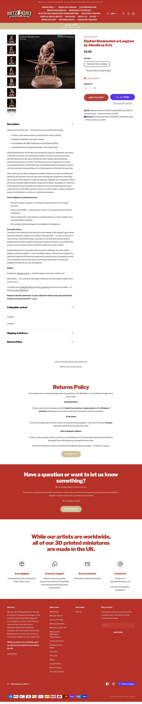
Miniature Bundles (57, 624)
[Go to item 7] (11, 103)
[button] (71, 366)
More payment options (122, 103)
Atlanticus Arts (91, 37)
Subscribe (118, 632)
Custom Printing (56, 620)
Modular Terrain (56, 616)
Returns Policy (55, 668)
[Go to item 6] (11, 92)
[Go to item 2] (11, 49)
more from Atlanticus (19, 290)
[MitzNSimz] (19, 13)
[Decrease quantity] (85, 88)
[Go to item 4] (11, 71)
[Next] (109, 2)
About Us (53, 656)
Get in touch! (71, 509)
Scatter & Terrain (56, 641)
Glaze (133, 697)
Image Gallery (55, 664)
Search (78, 612)
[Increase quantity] (94, 88)
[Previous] (33, 2)
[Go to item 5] (11, 81)
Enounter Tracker (57, 672)
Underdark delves (27, 287)
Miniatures (54, 612)
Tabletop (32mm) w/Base (97, 64)
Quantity (88, 84)
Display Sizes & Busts (56, 646)
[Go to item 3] (11, 60)
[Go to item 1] (11, 39)
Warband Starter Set (58, 628)
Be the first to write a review (71, 367)
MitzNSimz (120, 697)
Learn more (12, 654)
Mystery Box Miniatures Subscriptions (55, 634)
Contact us (71, 454)
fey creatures (43, 287)
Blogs (52, 660)
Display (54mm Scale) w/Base (99, 71)
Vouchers (53, 652)
